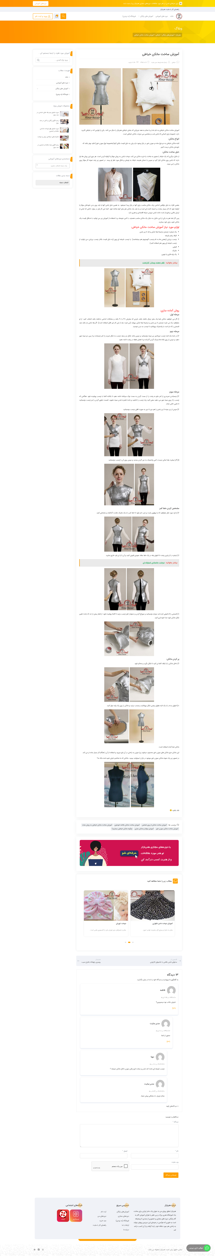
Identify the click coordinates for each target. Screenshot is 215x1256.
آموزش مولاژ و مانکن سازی (144, 828)
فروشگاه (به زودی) (62, 94)
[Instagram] (43, 1249)
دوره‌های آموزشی (41, 3)
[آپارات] (38, 1249)
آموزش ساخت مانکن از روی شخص (154, 825)
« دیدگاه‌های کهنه (172, 1106)
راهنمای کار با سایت (99, 1225)
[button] (132, 942)
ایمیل (124, 1151)
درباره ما (126, 1229)
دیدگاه (175, 1122)
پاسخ (174, 1008)
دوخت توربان (121, 923)
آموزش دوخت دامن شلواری (162, 923)
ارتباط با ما (125, 1225)
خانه (66, 77)
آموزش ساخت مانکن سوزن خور (167, 828)
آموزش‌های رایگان (123, 1211)
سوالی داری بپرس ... (195, 1248)
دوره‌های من (102, 1216)
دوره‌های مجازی (123, 1216)
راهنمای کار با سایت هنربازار (169, 9)
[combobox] (53, 165)
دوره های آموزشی (62, 83)
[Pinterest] (34, 1249)
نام (176, 1151)
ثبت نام (103, 1211)
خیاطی (174, 62)
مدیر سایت (154, 62)
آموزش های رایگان (62, 88)
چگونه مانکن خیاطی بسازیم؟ (122, 828)
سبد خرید (102, 1220)
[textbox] (52, 165)
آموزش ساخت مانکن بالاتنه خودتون (126, 825)
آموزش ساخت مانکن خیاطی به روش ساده (97, 825)
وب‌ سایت (175, 1162)
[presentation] (85, 916)
